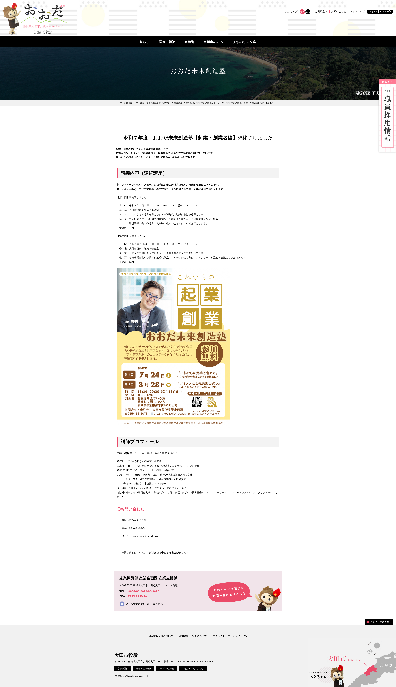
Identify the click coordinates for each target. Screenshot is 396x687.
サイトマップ (357, 11)
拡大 (308, 12)
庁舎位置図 (123, 668)
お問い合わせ (338, 11)
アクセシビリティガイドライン (230, 636)
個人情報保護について (160, 636)
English (372, 11)
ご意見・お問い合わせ (193, 668)
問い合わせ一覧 (166, 668)
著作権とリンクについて (193, 636)
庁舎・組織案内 (143, 668)
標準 (302, 12)
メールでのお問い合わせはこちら (144, 604)
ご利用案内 (321, 11)
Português (385, 11)
